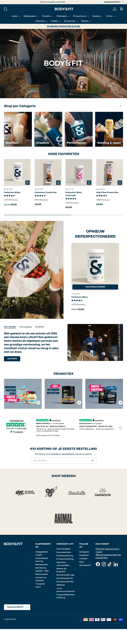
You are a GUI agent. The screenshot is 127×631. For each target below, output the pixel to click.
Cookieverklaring (64, 555)
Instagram (84, 552)
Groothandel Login (65, 575)
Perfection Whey (12, 192)
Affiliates (60, 585)
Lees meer (12, 358)
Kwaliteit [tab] (39, 326)
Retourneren (41, 574)
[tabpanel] (32, 346)
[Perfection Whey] (17, 172)
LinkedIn (83, 558)
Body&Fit (12, 619)
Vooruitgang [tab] (25, 326)
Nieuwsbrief (85, 565)
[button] (121, 9)
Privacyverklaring (65, 559)
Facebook (84, 555)
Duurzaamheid (63, 552)
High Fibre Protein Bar (107, 192)
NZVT (38, 587)
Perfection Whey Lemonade (73, 194)
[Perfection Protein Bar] (48, 172)
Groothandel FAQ (64, 581)
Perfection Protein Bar (46, 192)
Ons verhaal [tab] (10, 326)
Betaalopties (41, 564)
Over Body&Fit (63, 549)
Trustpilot (40, 584)
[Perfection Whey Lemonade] (78, 172)
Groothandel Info (64, 578)
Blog (81, 562)
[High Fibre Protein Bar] (109, 172)
